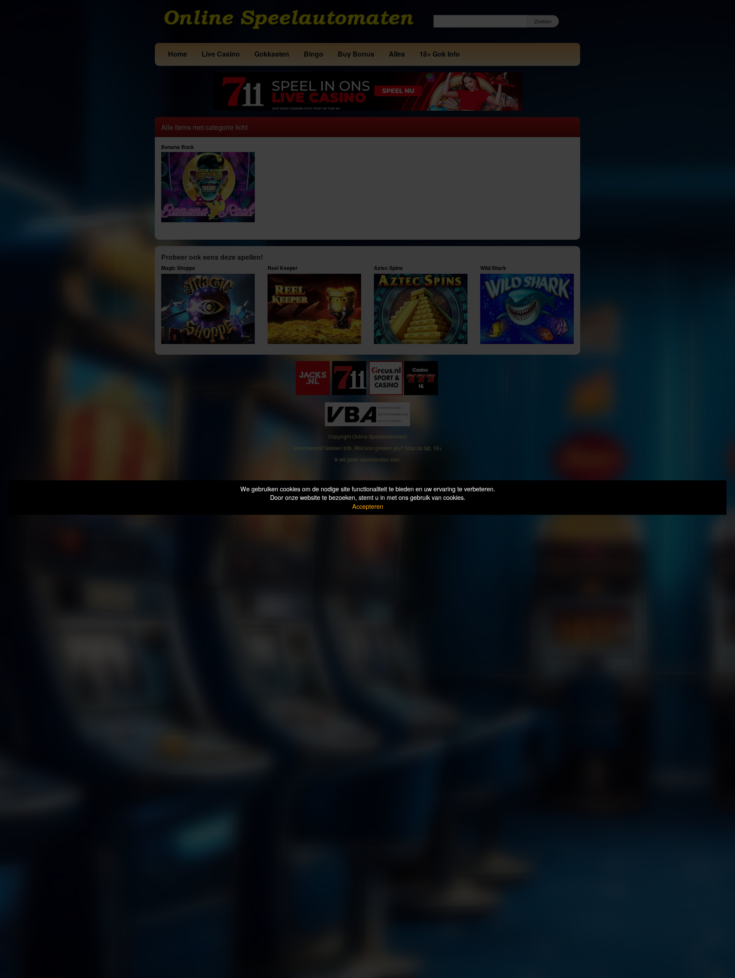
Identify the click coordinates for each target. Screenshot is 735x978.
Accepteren (367, 506)
